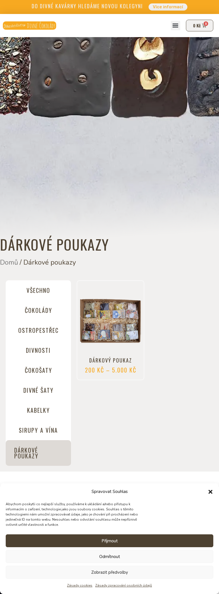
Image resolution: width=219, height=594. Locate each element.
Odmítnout (109, 556)
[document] (109, 297)
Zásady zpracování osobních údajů (123, 585)
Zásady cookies (79, 585)
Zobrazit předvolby (109, 572)
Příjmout (110, 541)
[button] (210, 492)
